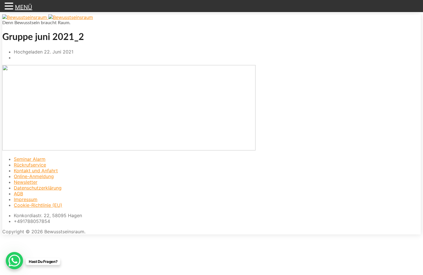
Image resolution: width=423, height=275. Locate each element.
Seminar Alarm (29, 159)
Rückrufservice (30, 165)
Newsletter (25, 182)
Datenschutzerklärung (38, 188)
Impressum (25, 199)
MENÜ (23, 7)
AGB (18, 193)
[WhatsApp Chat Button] (14, 260)
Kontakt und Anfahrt (36, 170)
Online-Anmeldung (34, 176)
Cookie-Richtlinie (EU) (38, 205)
